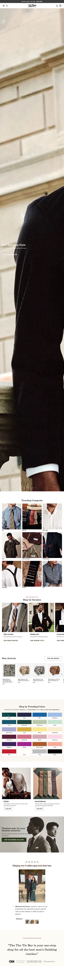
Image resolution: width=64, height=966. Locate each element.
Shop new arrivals (53, 658)
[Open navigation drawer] (3, 5)
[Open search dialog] (7, 5)
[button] (28, 488)
